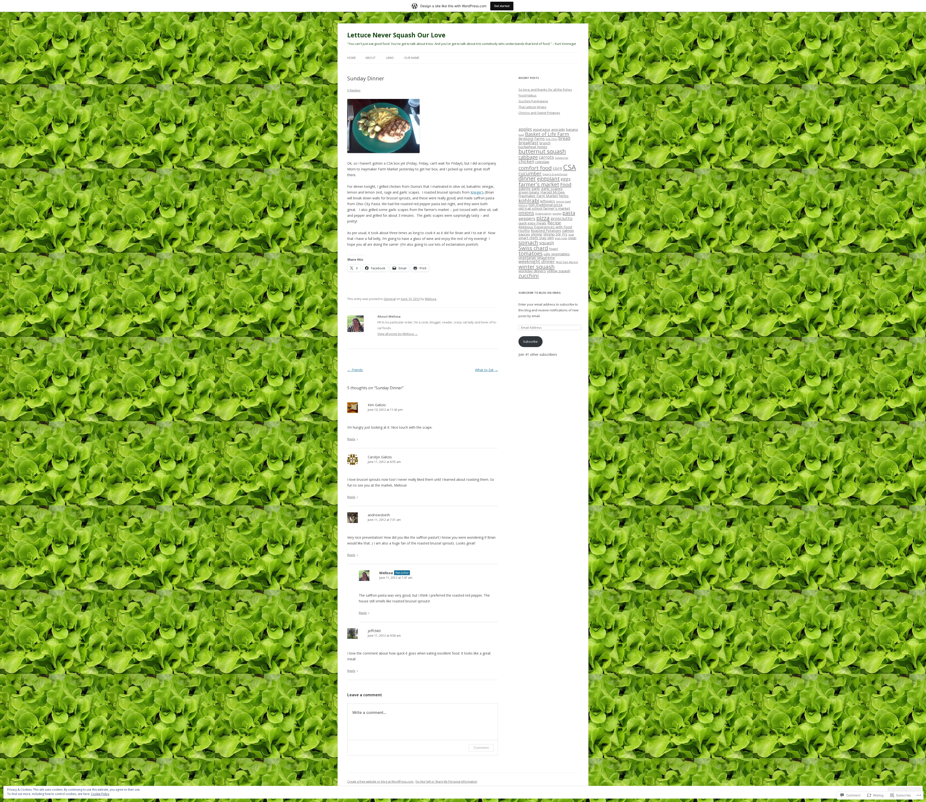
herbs (564, 195)
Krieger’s (477, 192)
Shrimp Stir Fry (555, 234)
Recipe (554, 223)
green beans (528, 192)
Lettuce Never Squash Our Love (396, 35)
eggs (566, 179)
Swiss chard (533, 247)
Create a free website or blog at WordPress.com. (380, 782)
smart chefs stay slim (536, 237)
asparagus (541, 129)
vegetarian (527, 257)
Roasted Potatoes (546, 230)
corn (557, 168)
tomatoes (530, 253)
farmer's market (538, 184)
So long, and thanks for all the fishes (545, 89)
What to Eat (486, 370)
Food (565, 184)
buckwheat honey (532, 146)
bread (564, 138)
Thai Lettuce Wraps (532, 107)
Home (351, 58)
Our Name (411, 58)
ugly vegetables (557, 253)
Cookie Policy (100, 794)
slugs (571, 234)
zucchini (528, 275)
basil (521, 135)
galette (524, 188)
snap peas (561, 238)
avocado (558, 129)
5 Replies (354, 90)
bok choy (551, 139)
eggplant (548, 178)
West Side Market (567, 262)
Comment (481, 748)
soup (572, 237)
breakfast (528, 143)
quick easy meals (532, 223)
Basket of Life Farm (547, 134)
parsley (556, 213)
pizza (543, 218)
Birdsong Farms (531, 138)
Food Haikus (527, 95)
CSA (569, 167)
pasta (568, 212)
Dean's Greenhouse (555, 174)
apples (525, 129)
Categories (561, 158)
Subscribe (530, 341)
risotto (524, 230)
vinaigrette (546, 257)
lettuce (523, 205)
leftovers (547, 201)
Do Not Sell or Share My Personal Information (446, 782)
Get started (502, 6)
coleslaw (542, 161)
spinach (528, 242)
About (370, 58)
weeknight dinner (536, 261)
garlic (535, 188)
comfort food (535, 167)
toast (553, 248)
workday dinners (532, 270)
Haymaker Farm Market (538, 195)
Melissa (430, 299)
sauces (524, 234)
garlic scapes (552, 188)
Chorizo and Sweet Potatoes (539, 113)
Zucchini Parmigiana (533, 101)
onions (526, 212)
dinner (527, 178)
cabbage (528, 156)
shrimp (536, 234)
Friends (355, 370)
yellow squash (558, 270)
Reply (351, 439)
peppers (526, 218)
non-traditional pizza (545, 204)
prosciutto (561, 218)
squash (546, 243)
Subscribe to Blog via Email (539, 292)
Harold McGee (552, 192)
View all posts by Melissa (397, 334)
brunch (545, 142)
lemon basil (563, 201)
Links (390, 58)
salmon (568, 230)
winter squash (536, 266)
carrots (546, 157)
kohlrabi (528, 200)
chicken (526, 161)
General (390, 299)
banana (572, 129)
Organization (543, 213)
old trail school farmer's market (544, 208)
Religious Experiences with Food (545, 226)
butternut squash (542, 151)
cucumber (530, 173)
